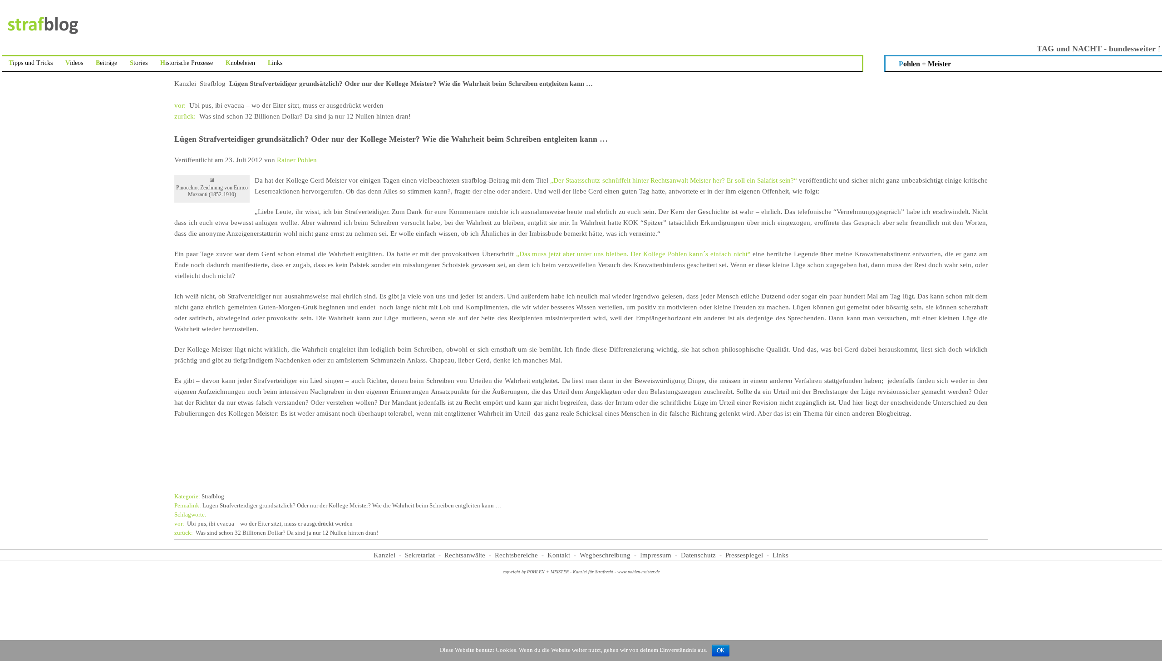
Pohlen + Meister (925, 64)
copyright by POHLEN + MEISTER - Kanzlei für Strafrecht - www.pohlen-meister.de (581, 571)
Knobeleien (240, 63)
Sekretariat (420, 555)
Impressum (655, 555)
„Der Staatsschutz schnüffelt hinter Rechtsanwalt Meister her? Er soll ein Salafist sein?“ (672, 180)
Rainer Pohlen (297, 160)
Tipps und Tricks (31, 63)
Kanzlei (185, 83)
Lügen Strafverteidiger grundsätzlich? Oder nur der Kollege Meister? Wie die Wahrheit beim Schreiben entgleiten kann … (337, 505)
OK (720, 650)
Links (275, 63)
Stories (139, 63)
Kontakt (558, 555)
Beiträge (106, 63)
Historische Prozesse (186, 63)
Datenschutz (698, 555)
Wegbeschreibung (605, 555)
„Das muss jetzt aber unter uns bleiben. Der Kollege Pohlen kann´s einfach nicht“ (633, 254)
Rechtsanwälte (464, 555)
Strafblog (213, 83)
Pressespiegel (744, 555)
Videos (74, 63)
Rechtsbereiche (516, 555)
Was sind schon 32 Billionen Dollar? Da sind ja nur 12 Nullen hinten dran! (292, 116)
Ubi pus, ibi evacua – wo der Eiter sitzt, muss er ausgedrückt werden (279, 105)
